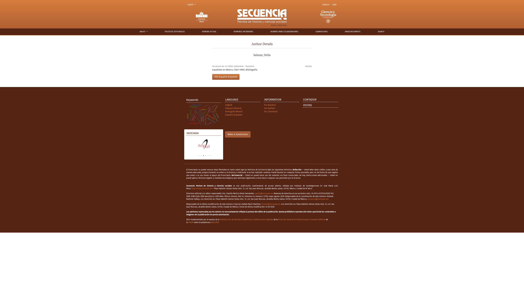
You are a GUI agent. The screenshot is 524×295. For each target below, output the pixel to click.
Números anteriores (243, 31)
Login (334, 4)
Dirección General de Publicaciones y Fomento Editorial (301, 219)
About (143, 31)
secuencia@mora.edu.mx (318, 199)
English (192, 4)
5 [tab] (208, 155)
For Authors (269, 108)
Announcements (353, 31)
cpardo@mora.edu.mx (263, 193)
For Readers (270, 105)
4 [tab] (205, 155)
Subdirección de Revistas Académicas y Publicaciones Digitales (246, 219)
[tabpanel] (203, 145)
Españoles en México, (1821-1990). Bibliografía (234, 69)
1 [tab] (198, 155)
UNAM (190, 222)
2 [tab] (201, 155)
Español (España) (233, 114)
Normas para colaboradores (284, 31)
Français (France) (233, 108)
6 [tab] (210, 155)
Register (326, 4)
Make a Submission (238, 134)
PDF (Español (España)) (226, 77)
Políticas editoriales (175, 31)
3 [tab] (203, 155)
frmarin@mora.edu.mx (271, 204)
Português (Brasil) (233, 111)
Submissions (321, 31)
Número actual (209, 31)
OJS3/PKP (215, 222)
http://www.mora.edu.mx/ (202, 188)
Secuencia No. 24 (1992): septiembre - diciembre (233, 66)
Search (381, 31)
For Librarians (271, 111)
